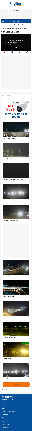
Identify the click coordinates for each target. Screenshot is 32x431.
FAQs (3, 418)
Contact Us (5, 414)
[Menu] (28, 21)
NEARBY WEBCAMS (7, 96)
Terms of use (5, 421)
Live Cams (15, 21)
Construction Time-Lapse (8, 411)
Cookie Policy (5, 424)
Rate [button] (20, 54)
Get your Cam (5, 408)
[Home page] (3, 21)
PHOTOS (4, 390)
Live (29, 25)
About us (4, 405)
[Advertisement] (16, 14)
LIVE (5, 54)
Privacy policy (5, 427)
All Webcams (16, 384)
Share (27, 54)
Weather (12, 54)
